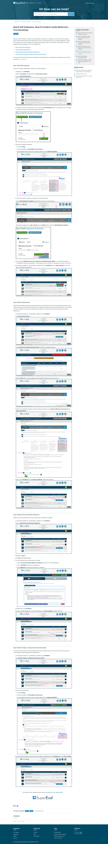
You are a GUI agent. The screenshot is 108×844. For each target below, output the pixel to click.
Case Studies (36, 836)
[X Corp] (15, 805)
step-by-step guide (21, 59)
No (31, 811)
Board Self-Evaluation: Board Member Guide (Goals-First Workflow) (84, 38)
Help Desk (49, 792)
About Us (15, 838)
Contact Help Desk (89, 3)
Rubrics (15, 836)
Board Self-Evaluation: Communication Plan (82, 57)
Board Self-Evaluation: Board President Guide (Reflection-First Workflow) (85, 53)
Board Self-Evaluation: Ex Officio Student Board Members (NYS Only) (85, 61)
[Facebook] (13, 805)
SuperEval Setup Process (81, 73)
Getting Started (57, 832)
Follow (16, 33)
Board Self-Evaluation (36, 21)
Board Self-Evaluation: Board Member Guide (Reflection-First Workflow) (84, 48)
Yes (27, 811)
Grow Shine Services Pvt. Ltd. (23, 841)
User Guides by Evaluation (25, 21)
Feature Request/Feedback (60, 834)
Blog (35, 834)
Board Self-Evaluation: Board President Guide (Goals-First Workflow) (84, 43)
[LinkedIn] (17, 805)
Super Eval (17, 21)
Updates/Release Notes (59, 836)
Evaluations (15, 834)
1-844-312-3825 (59, 792)
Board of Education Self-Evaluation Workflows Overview (85, 33)
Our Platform (16, 832)
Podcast (35, 832)
